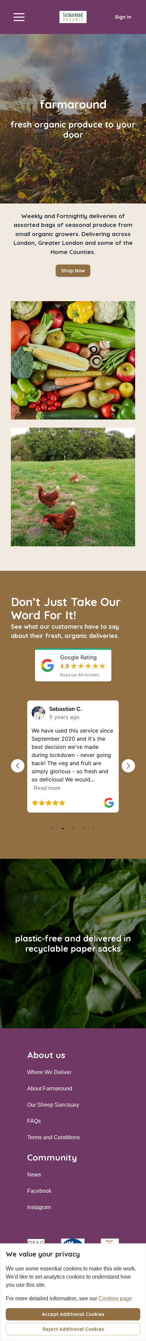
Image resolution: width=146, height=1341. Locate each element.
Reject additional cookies (73, 1329)
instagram (39, 1207)
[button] (19, 17)
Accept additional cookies (73, 1314)
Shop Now (73, 271)
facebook (39, 1191)
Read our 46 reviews (79, 674)
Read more (47, 788)
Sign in (123, 17)
